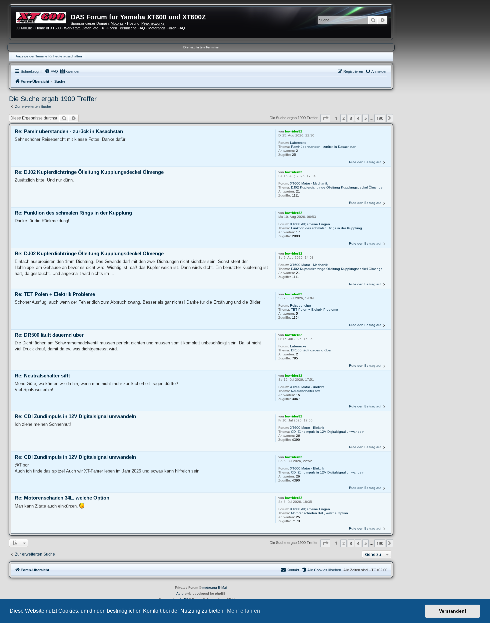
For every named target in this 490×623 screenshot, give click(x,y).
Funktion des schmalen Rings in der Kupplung (326, 228)
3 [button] (351, 118)
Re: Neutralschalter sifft (42, 375)
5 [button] (365, 118)
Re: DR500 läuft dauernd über (49, 335)
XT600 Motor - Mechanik (309, 183)
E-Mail (222, 587)
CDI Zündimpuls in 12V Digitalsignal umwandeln (327, 431)
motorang (209, 587)
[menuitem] (51, 71)
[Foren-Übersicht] (43, 16)
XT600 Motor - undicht (307, 387)
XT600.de (24, 28)
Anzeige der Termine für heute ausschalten (49, 56)
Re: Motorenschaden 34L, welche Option (62, 498)
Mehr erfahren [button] (243, 611)
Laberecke (298, 142)
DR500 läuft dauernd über (311, 350)
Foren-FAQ (176, 28)
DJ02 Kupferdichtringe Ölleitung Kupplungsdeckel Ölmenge (337, 187)
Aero (180, 593)
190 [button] (379, 118)
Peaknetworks (153, 23)
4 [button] (358, 118)
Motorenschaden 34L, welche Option (319, 513)
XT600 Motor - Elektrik (307, 427)
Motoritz (117, 23)
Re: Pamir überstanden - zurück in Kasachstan (69, 131)
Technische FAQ (131, 28)
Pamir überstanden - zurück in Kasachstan (323, 146)
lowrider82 (293, 131)
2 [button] (343, 118)
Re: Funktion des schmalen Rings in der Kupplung (73, 213)
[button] (325, 118)
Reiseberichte (300, 305)
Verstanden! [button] (452, 611)
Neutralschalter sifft (305, 391)
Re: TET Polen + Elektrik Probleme (55, 294)
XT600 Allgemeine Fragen (310, 224)
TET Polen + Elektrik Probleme (314, 309)
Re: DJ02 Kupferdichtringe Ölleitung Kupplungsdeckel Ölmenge (89, 172)
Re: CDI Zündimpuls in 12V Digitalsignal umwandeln (75, 416)
